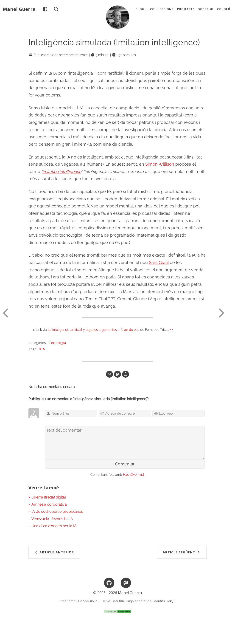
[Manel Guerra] (117, 17)
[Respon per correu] (109, 374)
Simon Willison (159, 164)
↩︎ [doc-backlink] (171, 329)
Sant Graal (159, 262)
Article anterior (56, 552)
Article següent (179, 552)
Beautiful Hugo (123, 601)
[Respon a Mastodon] (117, 374)
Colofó (223, 9)
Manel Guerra (19, 9)
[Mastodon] (125, 582)
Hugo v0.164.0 (87, 601)
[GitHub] (109, 582)
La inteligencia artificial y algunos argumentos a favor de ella (93, 329)
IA (43, 348)
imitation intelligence (61, 171)
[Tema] (44, 9)
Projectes (186, 9)
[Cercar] (56, 9)
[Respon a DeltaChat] (125, 374)
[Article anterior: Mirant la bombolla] (10, 313)
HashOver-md (133, 474)
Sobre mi (205, 9)
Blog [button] (140, 9)
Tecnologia (57, 342)
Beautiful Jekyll (163, 601)
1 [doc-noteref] (149, 170)
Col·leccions (161, 9)
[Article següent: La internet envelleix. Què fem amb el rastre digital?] (224, 313)
